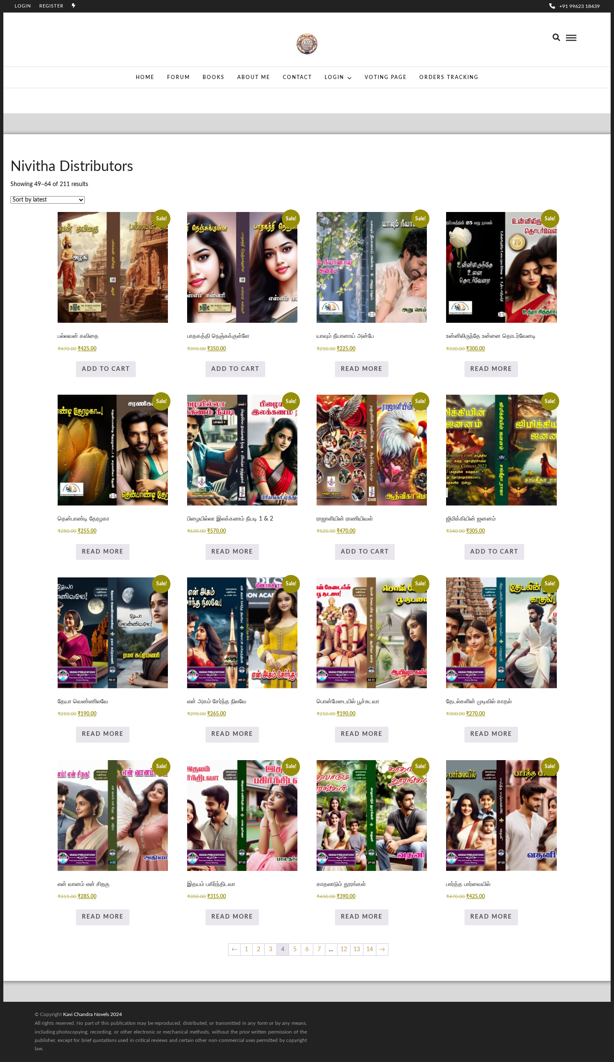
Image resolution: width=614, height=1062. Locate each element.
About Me (253, 77)
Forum (178, 77)
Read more (362, 369)
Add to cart (106, 369)
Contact (297, 77)
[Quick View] (72, 369)
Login (23, 6)
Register (51, 6)
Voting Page (386, 77)
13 (356, 949)
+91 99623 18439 (579, 6)
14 (369, 949)
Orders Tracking (449, 77)
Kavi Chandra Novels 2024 (92, 1014)
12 (343, 949)
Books (214, 77)
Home (145, 77)
